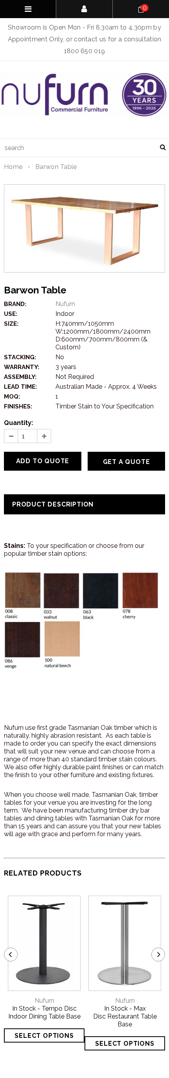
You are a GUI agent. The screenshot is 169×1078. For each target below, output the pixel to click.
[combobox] (84, 148)
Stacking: (20, 357)
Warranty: (21, 367)
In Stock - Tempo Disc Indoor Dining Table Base (44, 1012)
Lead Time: (20, 386)
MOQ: (12, 396)
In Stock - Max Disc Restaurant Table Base (125, 1016)
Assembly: (20, 376)
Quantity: (18, 423)
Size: (11, 323)
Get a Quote (126, 462)
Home (13, 167)
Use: (10, 313)
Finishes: (18, 406)
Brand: (15, 304)
